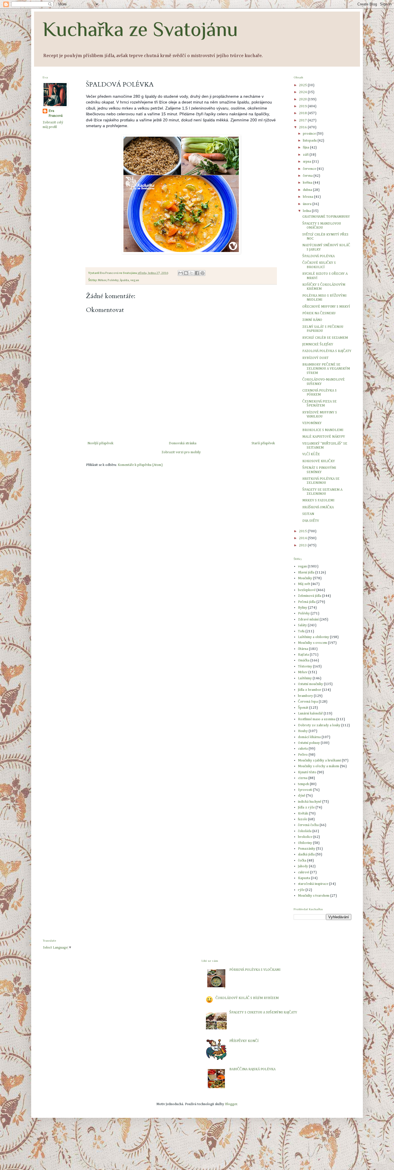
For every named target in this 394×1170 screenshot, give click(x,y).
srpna (307, 161)
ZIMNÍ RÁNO (312, 320)
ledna (307, 211)
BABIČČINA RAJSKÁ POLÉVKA (252, 1069)
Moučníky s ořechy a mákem (318, 766)
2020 (303, 99)
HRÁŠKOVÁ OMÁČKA (318, 507)
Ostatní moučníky (310, 684)
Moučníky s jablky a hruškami (319, 760)
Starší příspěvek (263, 443)
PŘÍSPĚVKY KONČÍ (243, 1041)
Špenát (303, 708)
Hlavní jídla (306, 572)
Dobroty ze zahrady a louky (319, 725)
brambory (305, 696)
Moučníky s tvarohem (313, 896)
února (307, 204)
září (306, 155)
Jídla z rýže (306, 807)
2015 (303, 531)
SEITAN (308, 514)
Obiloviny (305, 843)
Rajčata (303, 655)
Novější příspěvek (100, 443)
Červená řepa (308, 701)
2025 (303, 85)
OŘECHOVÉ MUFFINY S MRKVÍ (326, 307)
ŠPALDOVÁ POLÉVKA (318, 256)
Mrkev (102, 280)
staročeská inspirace (313, 884)
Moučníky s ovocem (312, 643)
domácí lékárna (309, 737)
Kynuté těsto (307, 772)
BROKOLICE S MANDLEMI (322, 430)
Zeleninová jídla (309, 596)
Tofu (301, 631)
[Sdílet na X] (191, 273)
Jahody (303, 866)
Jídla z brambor (309, 690)
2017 (303, 120)
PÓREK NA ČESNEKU (318, 313)
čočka (302, 860)
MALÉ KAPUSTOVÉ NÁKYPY (323, 437)
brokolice (305, 837)
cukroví (303, 872)
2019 (303, 106)
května (308, 183)
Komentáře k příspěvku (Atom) (140, 465)
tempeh (303, 784)
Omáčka (303, 660)
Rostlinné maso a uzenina (316, 719)
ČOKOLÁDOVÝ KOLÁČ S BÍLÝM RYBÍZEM (247, 998)
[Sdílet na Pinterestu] (202, 273)
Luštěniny (305, 678)
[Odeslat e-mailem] (180, 273)
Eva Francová (55, 113)
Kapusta (304, 878)
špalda (124, 280)
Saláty (302, 625)
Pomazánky (306, 849)
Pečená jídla (307, 602)
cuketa (303, 748)
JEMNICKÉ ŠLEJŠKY (317, 344)
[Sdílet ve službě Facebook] (197, 273)
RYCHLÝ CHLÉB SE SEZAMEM (325, 338)
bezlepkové (307, 590)
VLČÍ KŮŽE (311, 454)
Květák (303, 813)
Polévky (113, 280)
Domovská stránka (182, 443)
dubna (308, 190)
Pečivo (303, 755)
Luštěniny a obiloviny (313, 637)
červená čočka (308, 825)
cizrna (302, 778)
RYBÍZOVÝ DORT (315, 358)
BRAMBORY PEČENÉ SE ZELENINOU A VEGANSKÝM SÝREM (326, 369)
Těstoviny (305, 666)
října (306, 147)
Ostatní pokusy (309, 743)
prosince (310, 134)
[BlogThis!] (186, 273)
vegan (134, 280)
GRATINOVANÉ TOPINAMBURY (326, 217)
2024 (303, 92)
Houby (303, 731)
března (308, 197)
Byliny (302, 608)
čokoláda (305, 831)
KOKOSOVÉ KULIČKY (318, 461)
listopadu (310, 140)
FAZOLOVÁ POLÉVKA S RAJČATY (326, 351)
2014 (303, 538)
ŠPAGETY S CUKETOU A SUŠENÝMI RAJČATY (263, 1012)
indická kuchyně (309, 802)
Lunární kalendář (310, 713)
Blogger (231, 1104)
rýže (301, 890)
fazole (302, 819)
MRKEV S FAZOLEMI (318, 500)
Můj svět (304, 584)
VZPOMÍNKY (312, 423)
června (308, 176)
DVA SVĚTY (310, 521)
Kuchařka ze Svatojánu (140, 29)
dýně (301, 795)
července (310, 169)
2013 (303, 545)
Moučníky (305, 578)
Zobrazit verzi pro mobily (181, 452)
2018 (303, 113)
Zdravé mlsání (308, 619)
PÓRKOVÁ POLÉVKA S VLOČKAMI (254, 970)
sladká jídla (306, 854)
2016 (303, 127)
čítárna (303, 649)
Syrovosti (305, 790)
